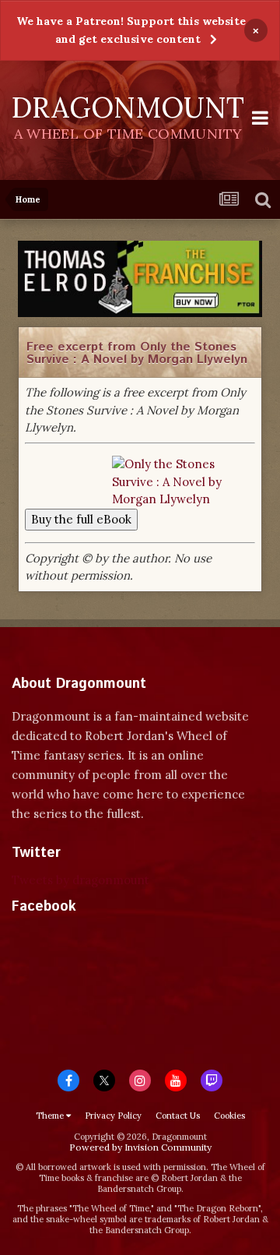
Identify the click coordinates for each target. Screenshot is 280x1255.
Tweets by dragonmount (80, 880)
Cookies (229, 1115)
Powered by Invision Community (140, 1147)
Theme (51, 1115)
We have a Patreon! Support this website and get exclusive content (131, 30)
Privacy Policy (113, 1115)
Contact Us (178, 1115)
